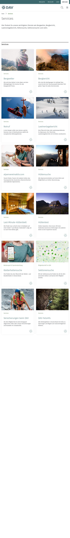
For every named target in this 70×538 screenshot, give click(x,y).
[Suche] (62, 7)
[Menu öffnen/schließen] (67, 7)
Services (10, 13)
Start (2, 13)
